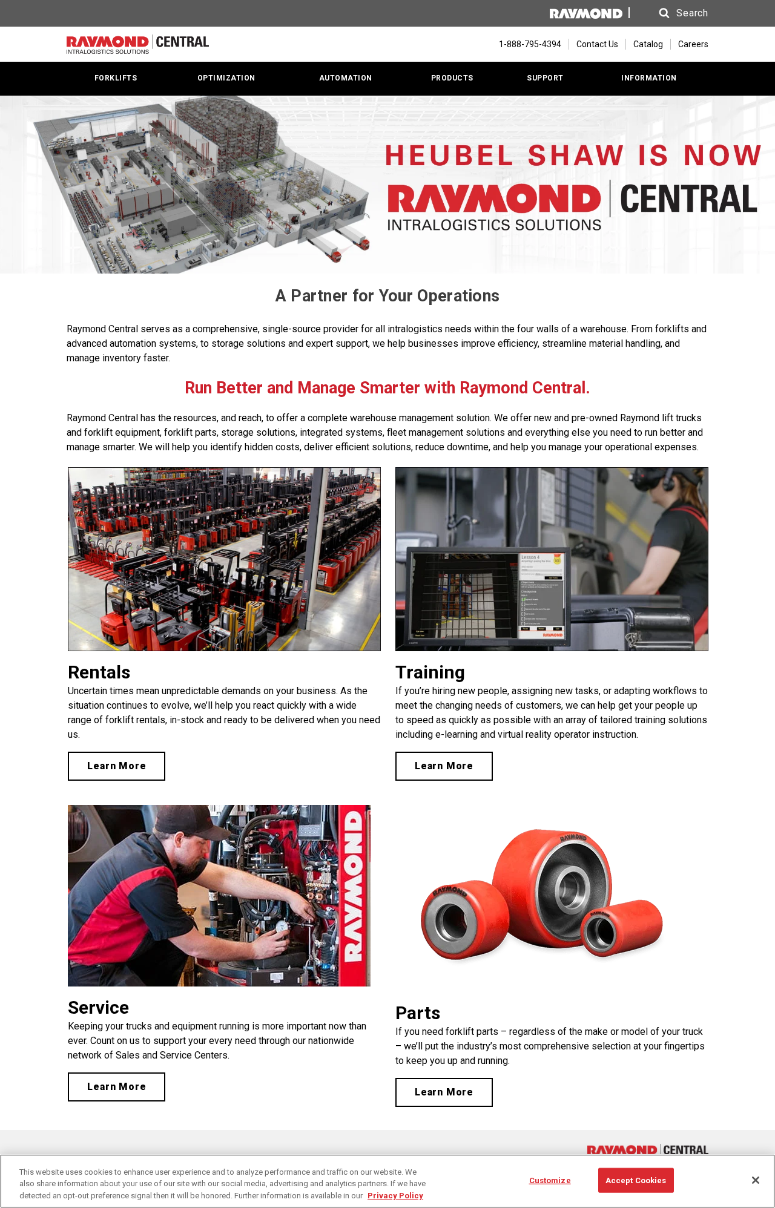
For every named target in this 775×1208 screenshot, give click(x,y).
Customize (550, 1179)
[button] (672, 13)
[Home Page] (138, 44)
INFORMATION (649, 78)
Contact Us (597, 44)
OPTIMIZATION (226, 78)
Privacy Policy (395, 1195)
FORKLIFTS (115, 78)
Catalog (648, 44)
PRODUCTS (452, 78)
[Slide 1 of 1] (387, 185)
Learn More (116, 766)
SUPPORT (545, 78)
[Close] (755, 1180)
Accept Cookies (636, 1179)
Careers (693, 44)
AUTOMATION (345, 78)
